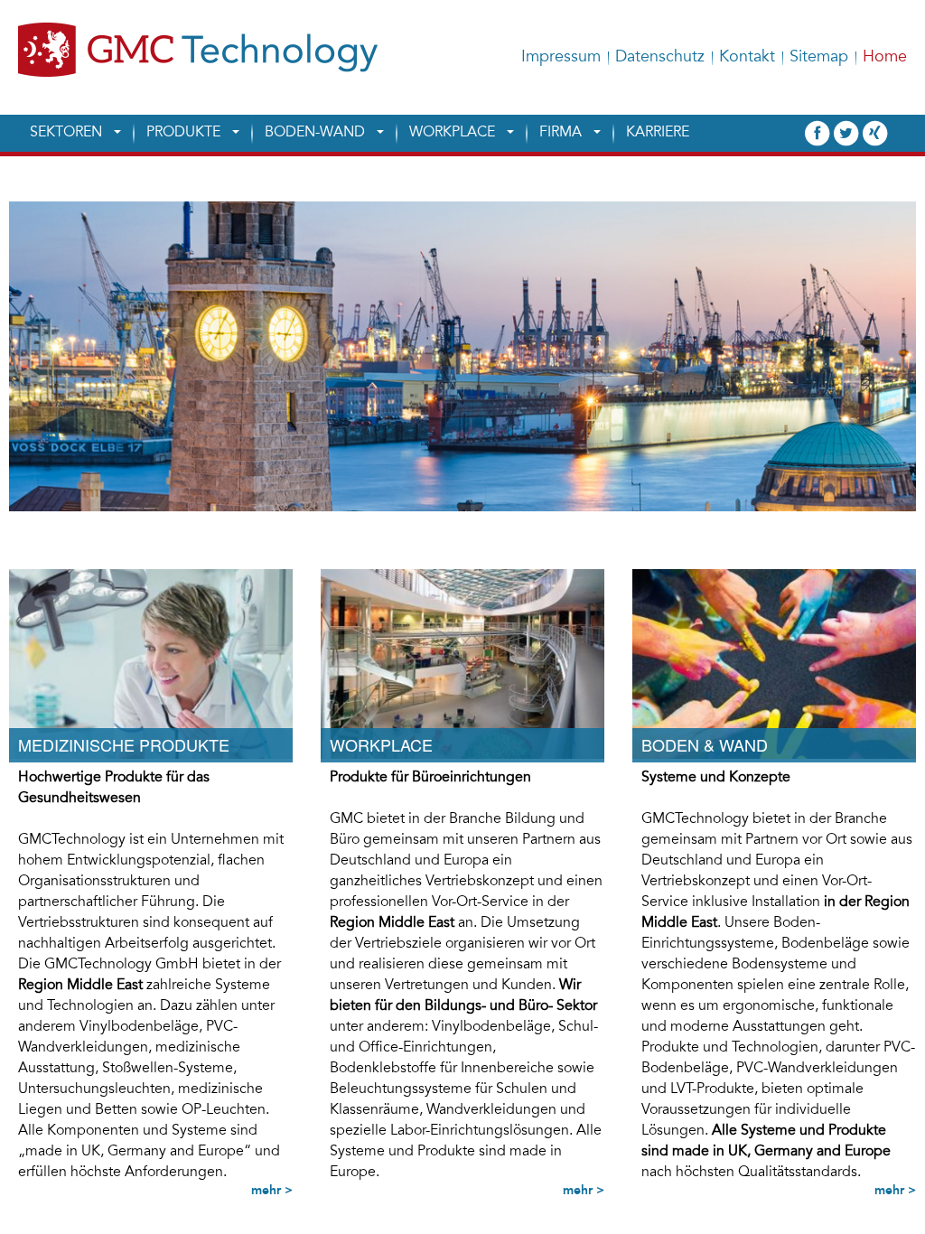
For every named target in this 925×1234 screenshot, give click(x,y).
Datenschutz (660, 58)
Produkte (183, 133)
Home (885, 58)
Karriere (657, 133)
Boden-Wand (315, 133)
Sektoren (66, 133)
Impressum (561, 58)
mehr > (272, 1190)
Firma (560, 133)
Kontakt (747, 58)
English (892, 18)
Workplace (452, 133)
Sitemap (819, 58)
